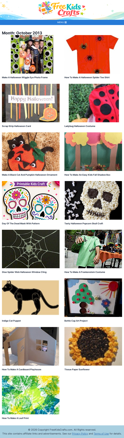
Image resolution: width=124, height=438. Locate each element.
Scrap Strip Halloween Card (16, 126)
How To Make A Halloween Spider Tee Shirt (87, 77)
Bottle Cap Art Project (76, 320)
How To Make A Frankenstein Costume (84, 272)
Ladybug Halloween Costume (79, 126)
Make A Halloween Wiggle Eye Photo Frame (25, 77)
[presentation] (31, 54)
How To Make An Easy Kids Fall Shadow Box (87, 175)
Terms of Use (101, 433)
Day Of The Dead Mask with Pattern (21, 223)
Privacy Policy (80, 433)
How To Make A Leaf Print (15, 418)
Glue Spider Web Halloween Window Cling (24, 272)
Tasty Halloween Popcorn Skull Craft (83, 223)
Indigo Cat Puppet (11, 320)
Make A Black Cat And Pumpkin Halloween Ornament (29, 175)
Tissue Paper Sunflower (77, 369)
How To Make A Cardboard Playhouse (21, 369)
